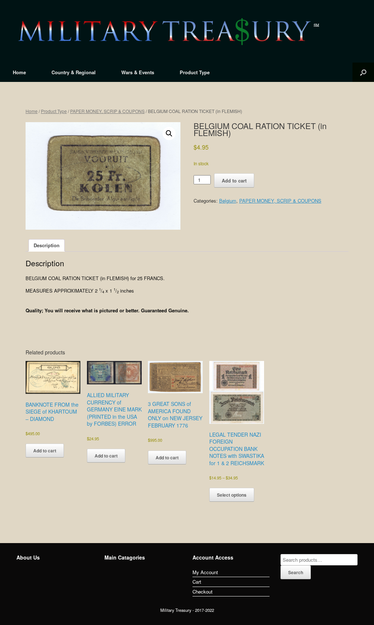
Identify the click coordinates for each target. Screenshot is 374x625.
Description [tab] (47, 245)
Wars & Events (137, 72)
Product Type (195, 72)
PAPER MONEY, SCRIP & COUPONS (107, 111)
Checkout (202, 591)
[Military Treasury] (187, 31)
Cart (196, 581)
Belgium (227, 200)
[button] (169, 133)
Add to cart (234, 180)
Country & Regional (73, 72)
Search (295, 572)
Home (19, 72)
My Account (205, 572)
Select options (232, 495)
